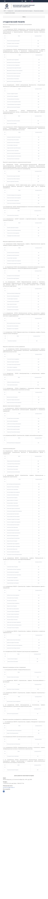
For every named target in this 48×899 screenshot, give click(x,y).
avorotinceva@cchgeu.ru (9, 787)
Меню (24, 16)
